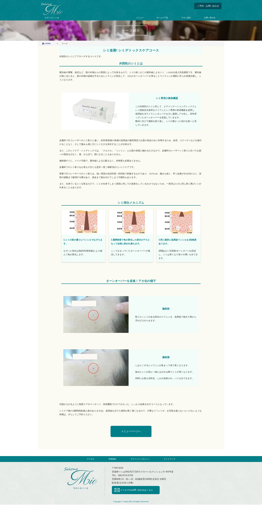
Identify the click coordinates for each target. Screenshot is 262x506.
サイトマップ (169, 459)
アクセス (90, 459)
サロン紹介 (186, 17)
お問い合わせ (209, 17)
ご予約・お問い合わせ (208, 6)
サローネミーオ (80, 488)
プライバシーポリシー (140, 459)
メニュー (140, 17)
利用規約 (112, 459)
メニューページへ (131, 431)
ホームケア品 (162, 17)
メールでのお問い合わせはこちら (136, 490)
